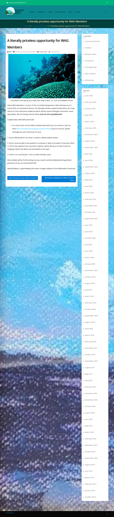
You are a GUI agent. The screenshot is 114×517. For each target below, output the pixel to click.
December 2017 (91, 348)
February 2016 (90, 439)
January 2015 (90, 490)
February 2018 (90, 341)
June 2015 (89, 471)
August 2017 (90, 367)
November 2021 (91, 206)
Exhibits (32, 12)
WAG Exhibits (31, 52)
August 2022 (90, 173)
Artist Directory (60, 12)
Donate (50, 12)
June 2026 (89, 96)
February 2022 (90, 199)
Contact (78, 12)
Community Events (39, 26)
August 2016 (90, 413)
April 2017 (89, 380)
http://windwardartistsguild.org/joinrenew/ (33, 129)
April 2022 (89, 186)
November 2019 (91, 270)
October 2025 (90, 108)
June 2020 (89, 251)
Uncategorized (90, 67)
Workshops (89, 80)
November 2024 (91, 134)
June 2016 (89, 419)
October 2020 (90, 238)
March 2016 (89, 432)
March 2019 (89, 296)
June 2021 (89, 225)
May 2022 (88, 180)
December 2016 (91, 393)
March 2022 (89, 193)
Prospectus (89, 61)
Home (26, 26)
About (71, 12)
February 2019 (90, 303)
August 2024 (90, 141)
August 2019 (90, 283)
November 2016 (91, 400)
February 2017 (90, 387)
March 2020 (89, 257)
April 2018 (89, 329)
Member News (90, 54)
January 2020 (90, 264)
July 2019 (88, 290)
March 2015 (89, 477)
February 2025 (90, 128)
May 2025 (88, 115)
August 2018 (90, 322)
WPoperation (10, 513)
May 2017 (88, 374)
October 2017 (90, 354)
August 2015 (90, 464)
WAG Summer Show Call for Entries (23, 178)
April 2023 (89, 160)
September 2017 (91, 361)
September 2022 (91, 167)
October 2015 (90, 452)
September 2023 (91, 147)
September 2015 (91, 458)
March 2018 (89, 335)
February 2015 (90, 484)
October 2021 (90, 212)
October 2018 (90, 309)
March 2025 (89, 121)
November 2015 (91, 445)
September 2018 (91, 316)
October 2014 (90, 497)
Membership (41, 12)
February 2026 (90, 102)
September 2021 (91, 219)
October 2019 (90, 277)
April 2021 (89, 231)
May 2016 (88, 426)
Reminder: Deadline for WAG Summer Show (60, 179)
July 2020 (88, 244)
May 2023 (88, 154)
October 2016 (90, 406)
